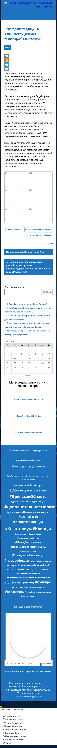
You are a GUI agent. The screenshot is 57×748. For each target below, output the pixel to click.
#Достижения (14, 512)
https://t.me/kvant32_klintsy (28, 416)
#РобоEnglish (12, 566)
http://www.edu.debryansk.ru (28, 460)
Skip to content (7, 703)
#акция (8, 583)
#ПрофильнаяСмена (43, 561)
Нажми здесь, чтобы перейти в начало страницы (28, 671)
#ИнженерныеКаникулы (35, 512)
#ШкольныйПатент (42, 577)
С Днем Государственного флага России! (27, 304)
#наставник (24, 587)
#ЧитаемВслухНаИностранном (28, 573)
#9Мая (20, 485)
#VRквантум (19, 490)
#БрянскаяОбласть (14, 229)
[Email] (28, 69)
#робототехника (34, 592)
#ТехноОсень (23, 570)
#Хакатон (46, 570)
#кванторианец (23, 582)
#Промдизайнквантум (28, 555)
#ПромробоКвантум (20, 560)
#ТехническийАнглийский (34, 565)
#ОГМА (42, 547)
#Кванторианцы (28, 522)
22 (42, 362)
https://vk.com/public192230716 (28, 399)
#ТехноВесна (12, 570)
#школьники (28, 596)
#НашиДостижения (28, 542)
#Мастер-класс (21, 534)
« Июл (27, 375)
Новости (7, 47)
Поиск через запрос (14, 287)
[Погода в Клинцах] (28, 639)
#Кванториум (35, 235)
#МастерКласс (35, 534)
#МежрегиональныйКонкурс (28, 538)
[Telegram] (28, 64)
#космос (15, 587)
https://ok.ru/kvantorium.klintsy (28, 432)
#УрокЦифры (36, 570)
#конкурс (43, 582)
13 (29, 358)
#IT (25, 485)
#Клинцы (47, 235)
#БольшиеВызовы (38, 491)
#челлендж (47, 592)
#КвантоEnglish (28, 516)
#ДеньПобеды (38, 502)
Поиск (47, 292)
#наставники (37, 587)
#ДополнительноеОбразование (38, 229)
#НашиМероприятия (24, 546)
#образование (15, 592)
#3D (15, 485)
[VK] (28, 56)
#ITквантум (34, 485)
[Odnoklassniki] (28, 60)
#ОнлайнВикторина (28, 551)
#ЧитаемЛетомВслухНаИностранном (20, 577)
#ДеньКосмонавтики (21, 501)
